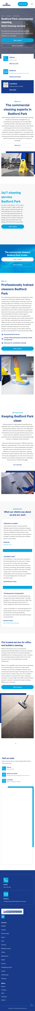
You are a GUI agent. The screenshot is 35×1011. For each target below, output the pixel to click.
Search (3, 1000)
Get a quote (17, 40)
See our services (17, 46)
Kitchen (3, 945)
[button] (32, 4)
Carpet (3, 930)
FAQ (2, 993)
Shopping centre (6, 967)
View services (17, 265)
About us (17, 145)
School (3, 963)
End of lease (5, 933)
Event (3, 937)
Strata (3, 971)
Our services (17, 465)
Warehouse (4, 975)
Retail (3, 960)
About (3, 986)
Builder (3, 926)
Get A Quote (17, 687)
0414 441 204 (23, 4)
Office (3, 952)
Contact (3, 990)
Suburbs (9, 16)
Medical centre (6, 948)
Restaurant (4, 956)
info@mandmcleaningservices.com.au (19, 73)
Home (2, 16)
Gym (2, 941)
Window (3, 978)
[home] (6, 4)
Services (4, 922)
